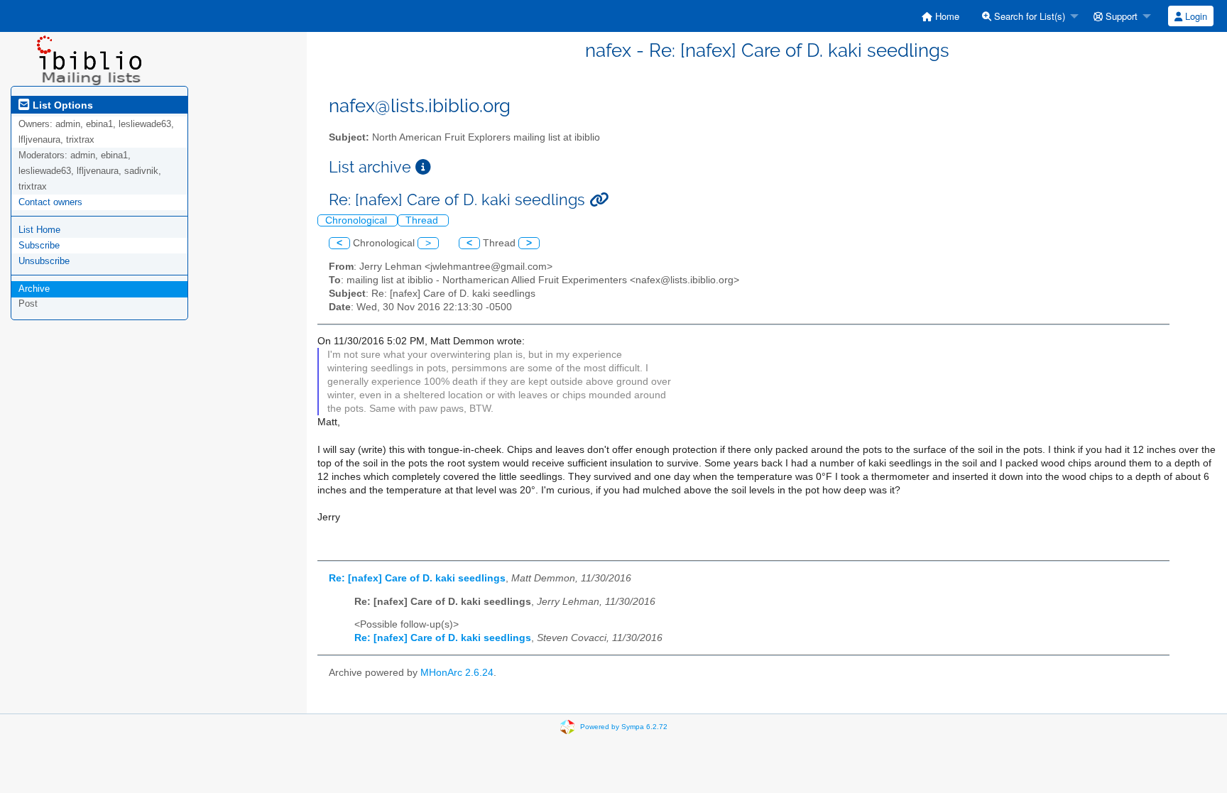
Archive (34, 288)
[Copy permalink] (599, 200)
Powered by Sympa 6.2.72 (623, 726)
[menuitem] (940, 16)
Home (945, 16)
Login (1194, 16)
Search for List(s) (1028, 16)
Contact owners (50, 202)
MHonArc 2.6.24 (456, 672)
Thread (423, 220)
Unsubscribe (44, 261)
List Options (61, 105)
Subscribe (39, 245)
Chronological (357, 220)
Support (1120, 16)
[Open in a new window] (423, 167)
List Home (39, 229)
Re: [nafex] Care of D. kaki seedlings (417, 578)
